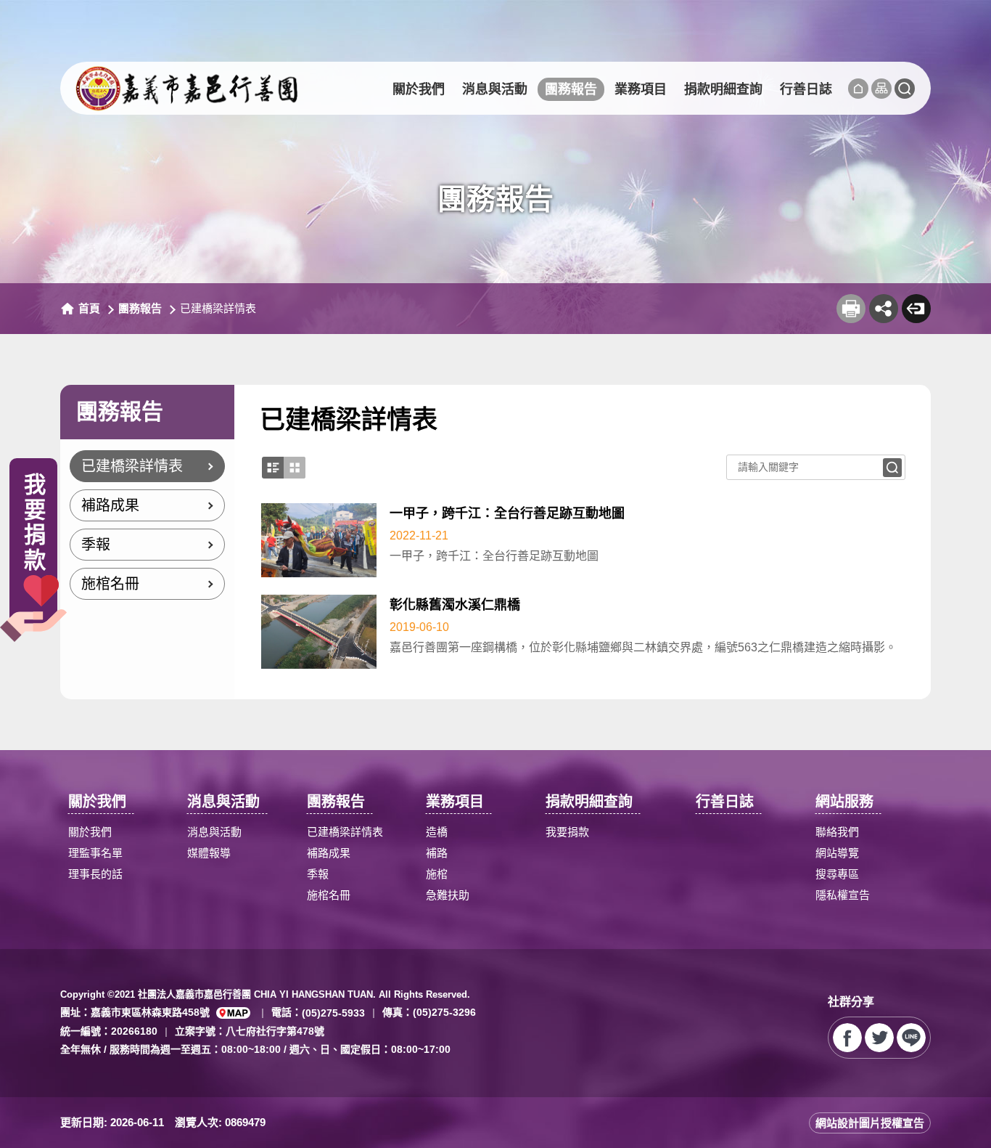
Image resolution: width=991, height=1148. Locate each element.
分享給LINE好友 (911, 1037)
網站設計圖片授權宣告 (869, 1123)
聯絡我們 (837, 832)
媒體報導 (209, 853)
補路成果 (110, 505)
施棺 (437, 874)
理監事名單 (95, 853)
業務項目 (640, 89)
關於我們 (418, 89)
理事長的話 (95, 874)
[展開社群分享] (883, 308)
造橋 (437, 832)
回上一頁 (916, 308)
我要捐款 (567, 832)
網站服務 (844, 802)
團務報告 (571, 89)
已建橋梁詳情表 (132, 466)
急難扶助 (447, 895)
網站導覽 (837, 853)
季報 (95, 545)
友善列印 (850, 308)
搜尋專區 (837, 874)
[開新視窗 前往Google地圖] (233, 1013)
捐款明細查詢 (723, 89)
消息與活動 (494, 89)
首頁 (89, 308)
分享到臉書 (847, 1037)
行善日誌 (806, 89)
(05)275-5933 (333, 1013)
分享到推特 (879, 1037)
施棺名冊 (110, 584)
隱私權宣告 (842, 895)
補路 (437, 853)
